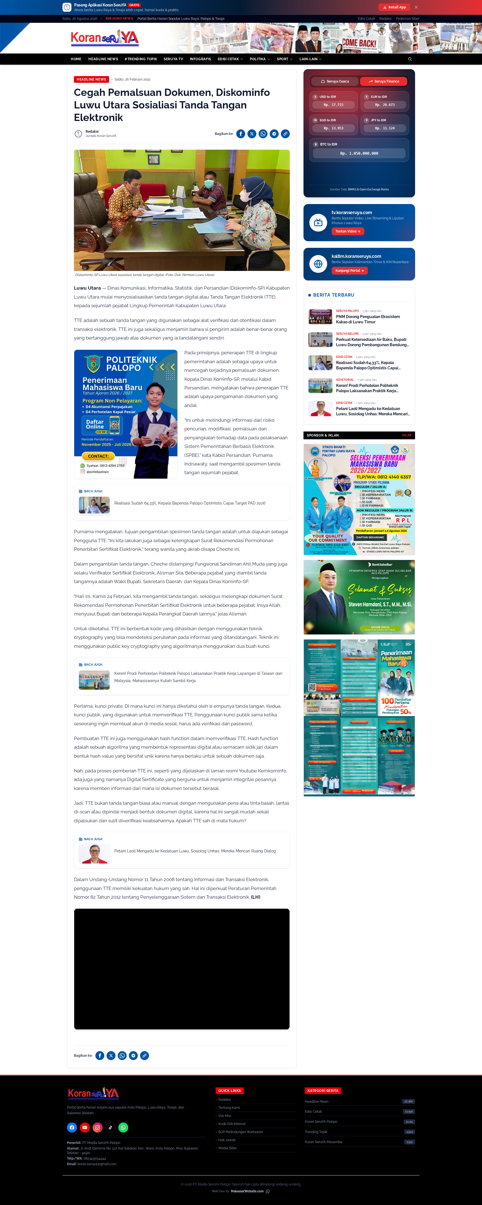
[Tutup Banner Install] (416, 7)
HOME (76, 59)
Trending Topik (316, 1132)
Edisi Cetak (366, 19)
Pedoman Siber (408, 19)
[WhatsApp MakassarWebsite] (267, 1191)
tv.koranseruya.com (352, 212)
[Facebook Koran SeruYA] (72, 1127)
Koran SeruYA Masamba (323, 1142)
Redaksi (385, 19)
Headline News (91, 79)
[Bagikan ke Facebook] (240, 133)
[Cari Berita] (410, 59)
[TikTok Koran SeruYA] (110, 1127)
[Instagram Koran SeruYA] (98, 1127)
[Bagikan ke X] (251, 133)
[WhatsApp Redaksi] (123, 1127)
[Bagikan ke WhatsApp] (263, 133)
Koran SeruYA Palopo (321, 1122)
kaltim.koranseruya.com (356, 256)
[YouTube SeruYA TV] (85, 1127)
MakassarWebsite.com (247, 1191)
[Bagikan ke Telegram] (274, 133)
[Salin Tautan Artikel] (285, 133)
